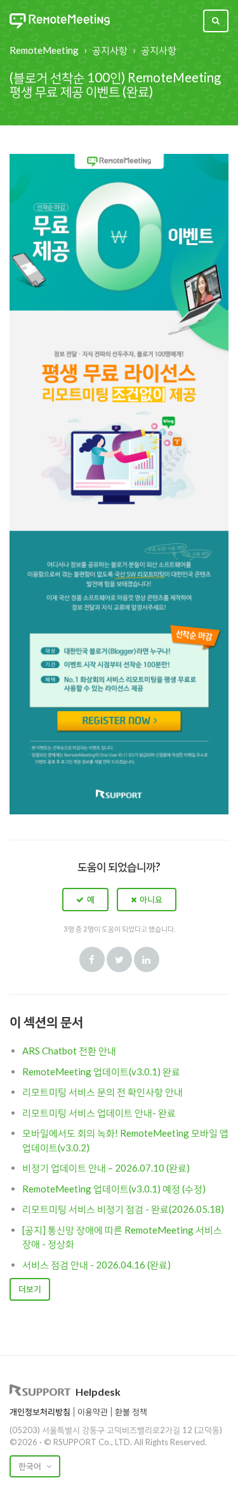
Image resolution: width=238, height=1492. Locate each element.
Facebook (92, 959)
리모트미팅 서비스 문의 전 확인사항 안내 (102, 1091)
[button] (85, 899)
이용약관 (92, 1412)
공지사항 (110, 50)
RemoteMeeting (44, 50)
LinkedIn (146, 959)
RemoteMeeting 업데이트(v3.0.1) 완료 (101, 1071)
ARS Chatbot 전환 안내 (69, 1050)
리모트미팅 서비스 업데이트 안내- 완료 (99, 1112)
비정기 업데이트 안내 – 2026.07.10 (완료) (106, 1167)
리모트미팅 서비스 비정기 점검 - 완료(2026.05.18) (123, 1209)
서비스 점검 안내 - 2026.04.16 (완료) (96, 1264)
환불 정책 (131, 1412)
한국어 (30, 1466)
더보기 (29, 1289)
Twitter (119, 959)
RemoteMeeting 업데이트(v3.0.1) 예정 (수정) (114, 1188)
